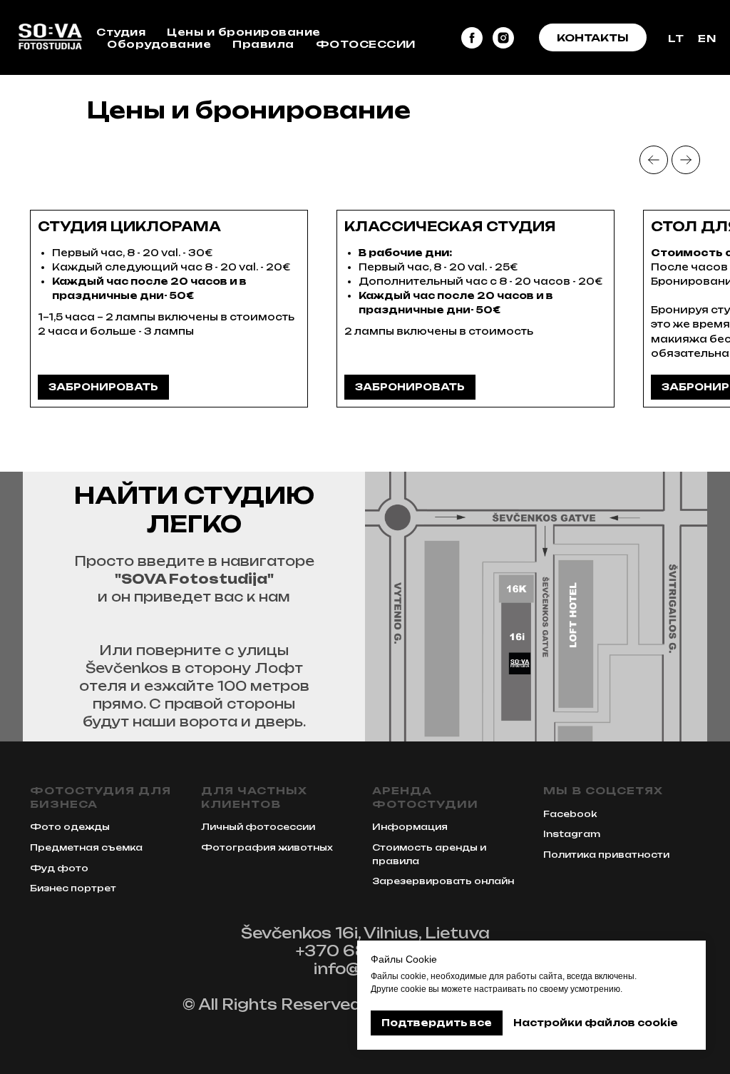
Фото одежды (70, 826)
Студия (120, 32)
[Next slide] (686, 160)
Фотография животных (267, 847)
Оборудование (159, 44)
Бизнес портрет (73, 888)
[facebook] (472, 38)
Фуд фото (59, 868)
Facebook (570, 814)
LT (676, 38)
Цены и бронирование (244, 32)
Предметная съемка (86, 847)
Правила (263, 44)
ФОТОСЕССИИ (366, 44)
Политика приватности (606, 854)
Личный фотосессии (258, 826)
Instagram (571, 834)
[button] (593, 38)
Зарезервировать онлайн (443, 881)
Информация (410, 826)
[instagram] (503, 38)
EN (707, 38)
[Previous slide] (653, 160)
